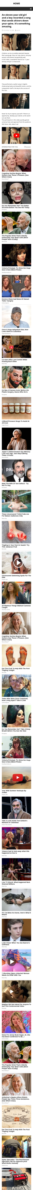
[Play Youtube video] (16, 135)
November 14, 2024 (8, 30)
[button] (30, 8)
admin (18, 30)
